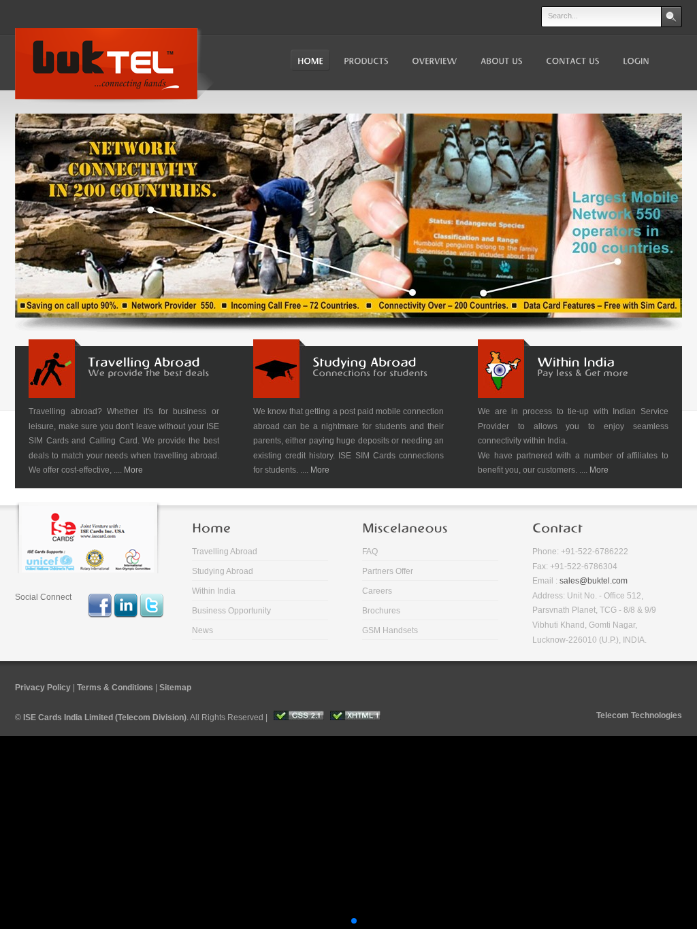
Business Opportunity (231, 610)
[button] (321, 921)
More (133, 470)
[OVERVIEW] (433, 60)
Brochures (381, 610)
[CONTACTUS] (571, 60)
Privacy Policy (43, 687)
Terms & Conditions (115, 687)
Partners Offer (387, 571)
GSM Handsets (390, 630)
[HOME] (310, 60)
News (202, 630)
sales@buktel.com (594, 581)
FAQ (370, 551)
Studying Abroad (222, 571)
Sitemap (175, 687)
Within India (214, 591)
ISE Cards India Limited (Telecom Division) (105, 717)
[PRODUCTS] (366, 60)
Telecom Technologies (639, 715)
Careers (377, 591)
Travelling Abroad (224, 551)
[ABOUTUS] (500, 60)
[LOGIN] (634, 60)
